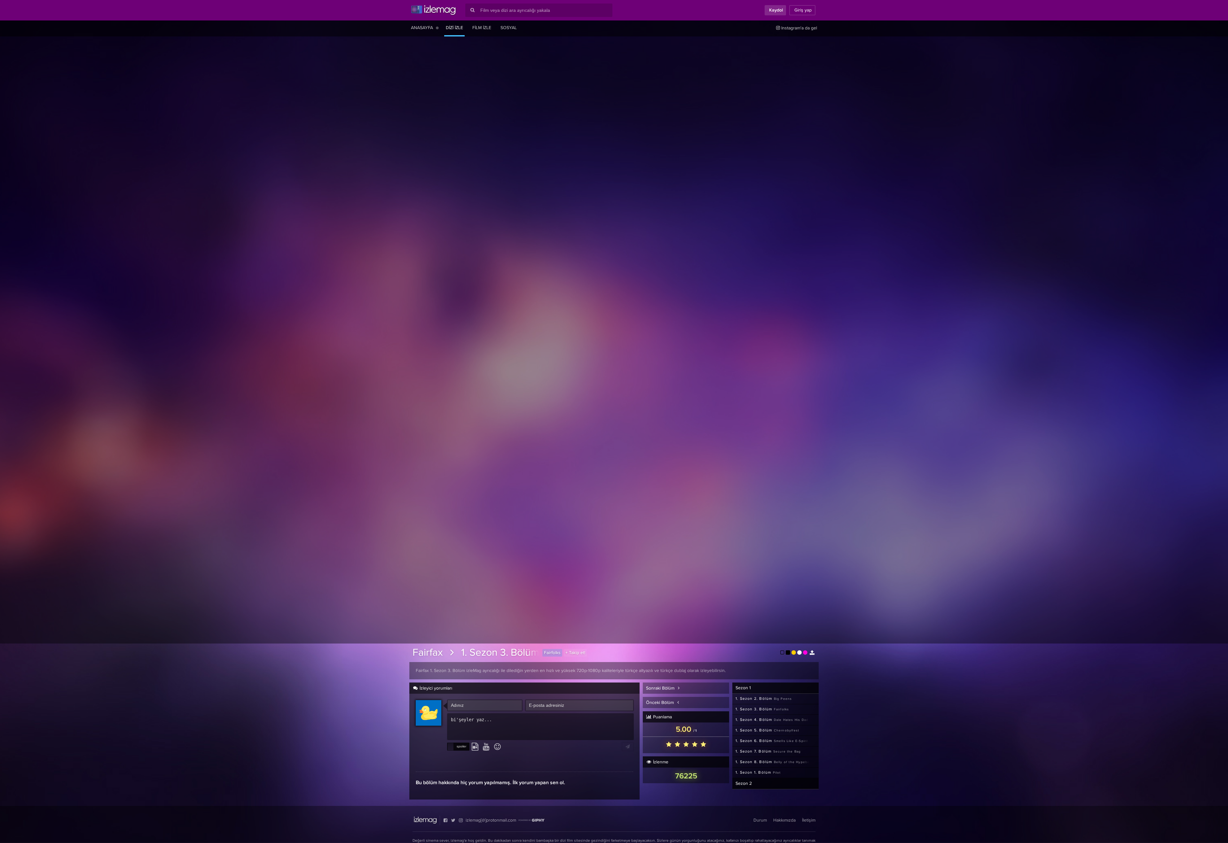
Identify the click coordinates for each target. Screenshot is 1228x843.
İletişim (808, 820)
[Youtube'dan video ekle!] (486, 747)
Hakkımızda (784, 820)
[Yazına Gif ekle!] (475, 747)
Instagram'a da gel (798, 28)
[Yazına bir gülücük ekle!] (497, 747)
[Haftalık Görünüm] (437, 27)
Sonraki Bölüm (661, 688)
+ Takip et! (575, 653)
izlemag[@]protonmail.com (491, 820)
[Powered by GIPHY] (531, 820)
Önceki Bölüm (660, 702)
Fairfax (428, 653)
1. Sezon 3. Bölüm (500, 653)
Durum (760, 820)
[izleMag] (433, 10)
